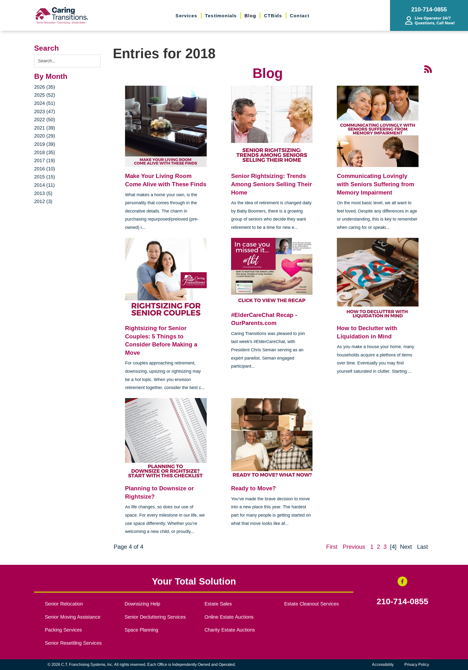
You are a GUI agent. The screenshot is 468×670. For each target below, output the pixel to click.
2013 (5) (43, 193)
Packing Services (63, 630)
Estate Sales (218, 603)
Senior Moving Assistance (72, 617)
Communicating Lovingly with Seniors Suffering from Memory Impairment (375, 184)
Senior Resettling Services (73, 643)
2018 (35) (44, 152)
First (332, 546)
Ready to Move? (253, 488)
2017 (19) (44, 160)
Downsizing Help (142, 603)
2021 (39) (44, 127)
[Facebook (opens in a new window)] (402, 581)
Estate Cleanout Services (311, 603)
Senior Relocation (64, 603)
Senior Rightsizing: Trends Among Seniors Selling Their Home (271, 184)
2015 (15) (44, 176)
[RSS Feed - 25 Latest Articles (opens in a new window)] (428, 68)
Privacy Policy (416, 664)
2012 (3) (43, 201)
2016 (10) (44, 168)
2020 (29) (44, 136)
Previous (354, 546)
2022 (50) (44, 119)
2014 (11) (44, 185)
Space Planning (141, 630)
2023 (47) (44, 111)
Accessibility (383, 664)
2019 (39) (44, 144)
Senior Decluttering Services (155, 617)
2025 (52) (44, 95)
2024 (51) (44, 103)
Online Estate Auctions (229, 617)
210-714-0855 (402, 601)
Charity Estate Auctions (230, 630)
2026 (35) (44, 87)
